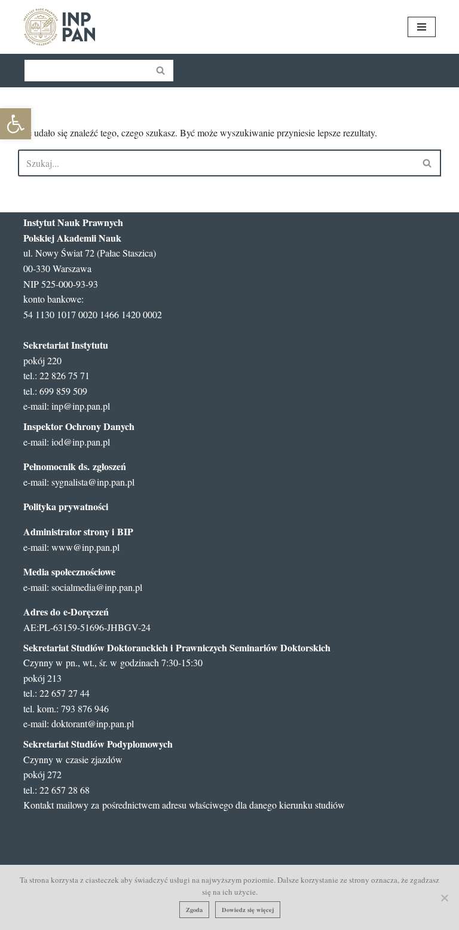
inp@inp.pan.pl (80, 406)
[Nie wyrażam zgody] (444, 898)
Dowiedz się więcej (248, 909)
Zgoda (194, 909)
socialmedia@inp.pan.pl (96, 587)
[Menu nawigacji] (422, 27)
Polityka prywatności (65, 506)
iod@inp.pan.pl (80, 441)
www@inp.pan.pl (85, 547)
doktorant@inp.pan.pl (92, 723)
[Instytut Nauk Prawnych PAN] (59, 26)
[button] (15, 123)
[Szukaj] (161, 71)
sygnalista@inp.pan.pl (92, 481)
